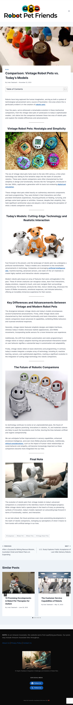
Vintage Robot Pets (42, 536)
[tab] (32, 617)
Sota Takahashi (48, 604)
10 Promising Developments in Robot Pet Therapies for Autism (18, 601)
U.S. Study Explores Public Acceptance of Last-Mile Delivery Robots (55, 549)
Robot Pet (20, 536)
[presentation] (18, 583)
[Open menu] (69, 11)
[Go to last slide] (5, 594)
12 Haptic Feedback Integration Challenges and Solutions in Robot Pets (36, 671)
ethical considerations (14, 444)
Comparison (10, 536)
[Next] (67, 594)
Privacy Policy (16, 643)
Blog (7, 69)
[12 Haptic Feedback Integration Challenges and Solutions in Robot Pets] (36, 660)
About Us (6, 643)
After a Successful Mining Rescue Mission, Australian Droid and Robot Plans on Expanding (18, 550)
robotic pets (40, 104)
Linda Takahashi (12, 82)
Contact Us (27, 643)
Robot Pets (30, 536)
